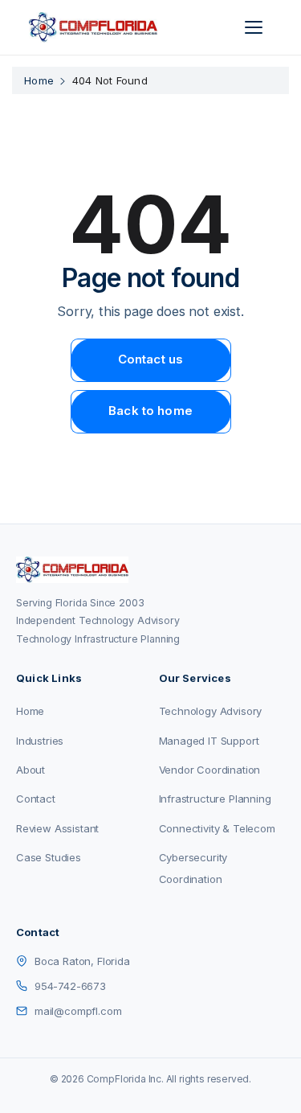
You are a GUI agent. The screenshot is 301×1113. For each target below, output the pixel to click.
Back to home (150, 410)
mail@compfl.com (78, 1010)
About (30, 769)
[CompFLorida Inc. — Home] (93, 27)
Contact (35, 798)
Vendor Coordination (210, 769)
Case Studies (48, 857)
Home (39, 80)
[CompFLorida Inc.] (150, 569)
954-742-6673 (70, 986)
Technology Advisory (210, 710)
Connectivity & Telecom (217, 828)
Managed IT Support (209, 740)
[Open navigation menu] (256, 27)
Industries (39, 740)
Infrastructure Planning (215, 798)
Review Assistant (57, 828)
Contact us (151, 359)
